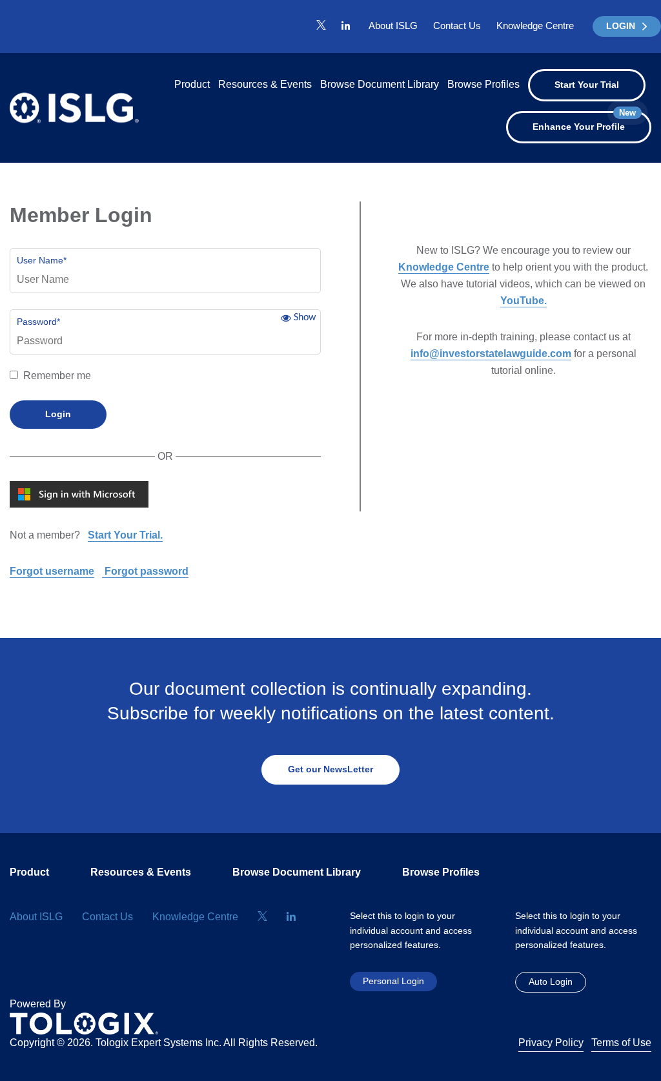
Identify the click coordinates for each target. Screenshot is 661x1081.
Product (192, 84)
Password (38, 321)
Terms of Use (621, 1042)
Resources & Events (265, 84)
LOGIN (620, 26)
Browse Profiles (483, 84)
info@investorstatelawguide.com (491, 353)
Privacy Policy (551, 1042)
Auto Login (551, 981)
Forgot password (145, 571)
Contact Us (457, 25)
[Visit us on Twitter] (321, 26)
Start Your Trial (586, 84)
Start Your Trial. (125, 535)
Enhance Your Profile (584, 121)
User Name (41, 260)
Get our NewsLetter (330, 769)
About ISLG (393, 25)
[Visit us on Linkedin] (345, 26)
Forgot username (52, 571)
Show (305, 318)
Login (58, 414)
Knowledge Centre (535, 25)
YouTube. (523, 300)
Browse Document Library (379, 84)
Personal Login (393, 981)
